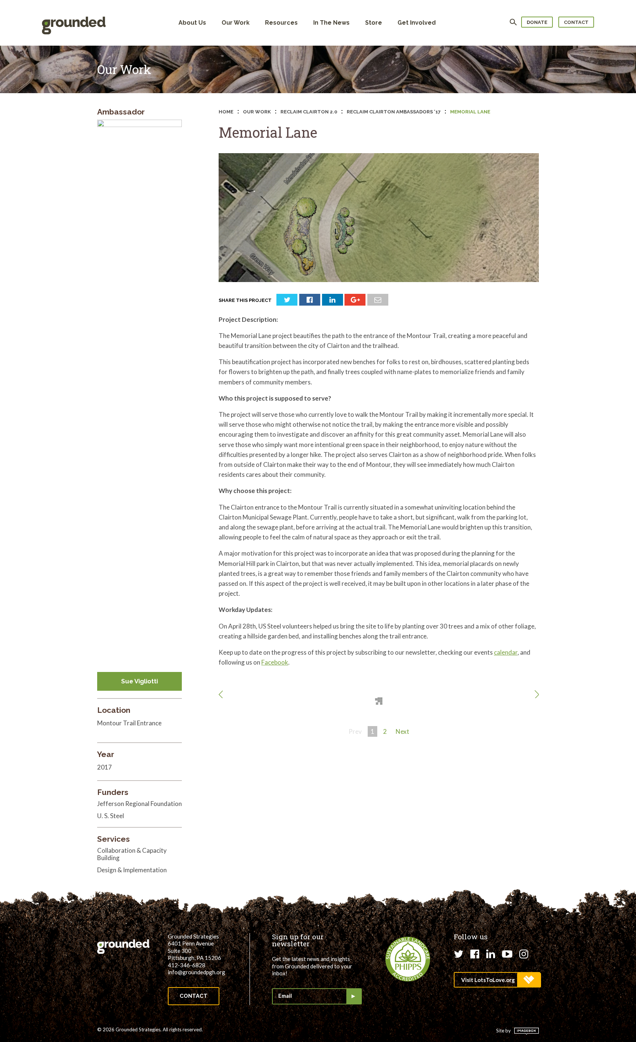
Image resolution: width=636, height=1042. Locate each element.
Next (402, 731)
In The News (331, 22)
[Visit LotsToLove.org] (497, 980)
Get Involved (417, 22)
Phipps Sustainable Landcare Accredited (407, 959)
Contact (576, 22)
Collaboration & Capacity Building (132, 854)
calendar (505, 652)
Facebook (274, 662)
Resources (281, 22)
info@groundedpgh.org (196, 972)
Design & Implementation (132, 870)
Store (373, 22)
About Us (192, 22)
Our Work (236, 22)
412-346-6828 (186, 965)
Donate (537, 22)
